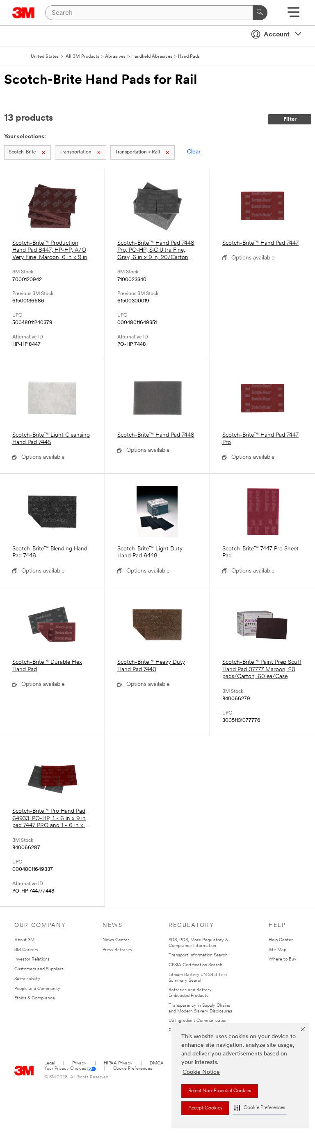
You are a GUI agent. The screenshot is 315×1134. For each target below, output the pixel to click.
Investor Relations (32, 959)
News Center (116, 940)
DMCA (157, 1063)
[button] (260, 1108)
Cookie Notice (201, 1072)
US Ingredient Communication (198, 1021)
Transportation (75, 152)
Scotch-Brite (22, 152)
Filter (290, 119)
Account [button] (276, 35)
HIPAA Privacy (118, 1063)
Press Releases (117, 950)
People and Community (37, 989)
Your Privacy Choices (65, 1068)
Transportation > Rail (137, 152)
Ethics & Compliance (34, 998)
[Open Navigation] (293, 15)
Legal (49, 1063)
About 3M (24, 940)
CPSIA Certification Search (195, 965)
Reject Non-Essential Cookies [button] (219, 1091)
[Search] (260, 12)
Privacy (79, 1063)
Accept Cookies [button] (205, 1108)
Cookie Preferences (132, 1068)
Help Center (281, 940)
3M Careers (26, 950)
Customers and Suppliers (39, 969)
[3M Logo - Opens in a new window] (23, 13)
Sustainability (27, 979)
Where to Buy (283, 959)
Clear (194, 152)
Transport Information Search (198, 955)
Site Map (277, 950)
